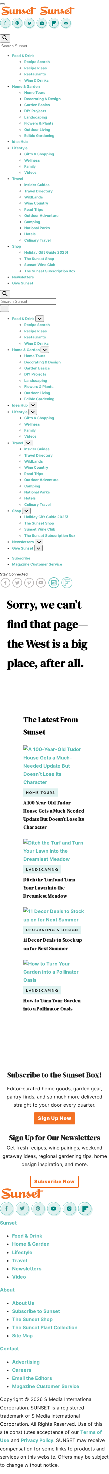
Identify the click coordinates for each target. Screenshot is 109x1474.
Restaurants (35, 74)
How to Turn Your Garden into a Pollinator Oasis (52, 1004)
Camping (32, 222)
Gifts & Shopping (39, 154)
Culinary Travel (37, 240)
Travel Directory (38, 191)
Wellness (32, 160)
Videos (30, 172)
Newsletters (23, 277)
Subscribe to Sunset (36, 1311)
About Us (23, 1303)
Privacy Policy (37, 1440)
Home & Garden (26, 86)
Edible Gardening (39, 135)
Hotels (30, 234)
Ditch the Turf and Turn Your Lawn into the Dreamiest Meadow (49, 887)
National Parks (37, 228)
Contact (9, 1349)
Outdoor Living (37, 129)
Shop (16, 246)
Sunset (8, 1223)
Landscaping (35, 117)
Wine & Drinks (36, 80)
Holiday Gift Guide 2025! (46, 252)
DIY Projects (35, 111)
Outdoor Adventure (41, 215)
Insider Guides (37, 184)
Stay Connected (14, 574)
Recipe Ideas (35, 68)
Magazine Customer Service (37, 564)
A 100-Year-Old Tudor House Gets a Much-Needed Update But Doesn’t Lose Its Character (53, 815)
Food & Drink (23, 55)
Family (30, 166)
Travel (17, 178)
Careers (21, 1370)
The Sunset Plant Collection (45, 1327)
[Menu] (2, 4)
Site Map (22, 1336)
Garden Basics (37, 105)
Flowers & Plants (39, 123)
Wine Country (36, 203)
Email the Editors (32, 1378)
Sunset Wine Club (39, 264)
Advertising (26, 1362)
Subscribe (21, 558)
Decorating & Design (42, 99)
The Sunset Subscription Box (49, 271)
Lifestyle (20, 148)
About (7, 1290)
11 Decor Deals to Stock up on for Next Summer (52, 944)
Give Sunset (22, 283)
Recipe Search (37, 61)
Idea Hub (20, 141)
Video (19, 1277)
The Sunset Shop (39, 258)
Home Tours (34, 92)
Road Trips (33, 209)
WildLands (33, 197)
